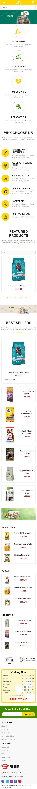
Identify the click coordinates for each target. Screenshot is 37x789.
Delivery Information (8, 739)
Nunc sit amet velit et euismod (27, 452)
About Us (4, 726)
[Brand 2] (28, 659)
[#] (18, 17)
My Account (5, 729)
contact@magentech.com (14, 776)
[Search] (33, 7)
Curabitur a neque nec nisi (27, 392)
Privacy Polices (6, 733)
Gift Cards (4, 750)
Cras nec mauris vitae (27, 492)
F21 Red (4, 754)
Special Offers (5, 747)
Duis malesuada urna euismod (23, 599)
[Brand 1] (9, 660)
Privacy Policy (5, 757)
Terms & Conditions (7, 736)
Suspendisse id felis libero (26, 472)
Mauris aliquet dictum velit (27, 432)
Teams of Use (5, 760)
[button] (7, 297)
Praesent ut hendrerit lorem (27, 412)
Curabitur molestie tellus (23, 544)
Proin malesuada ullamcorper (18, 286)
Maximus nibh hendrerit (23, 555)
